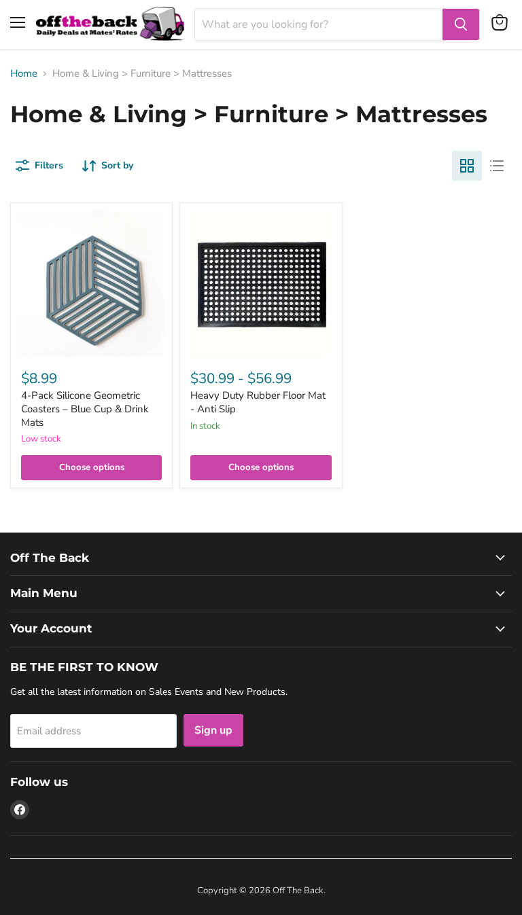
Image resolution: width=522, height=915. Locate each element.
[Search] (460, 24)
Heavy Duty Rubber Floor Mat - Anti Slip (258, 402)
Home (23, 73)
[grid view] (467, 166)
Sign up (213, 730)
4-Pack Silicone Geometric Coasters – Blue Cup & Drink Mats (85, 409)
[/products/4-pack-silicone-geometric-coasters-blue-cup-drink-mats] (91, 284)
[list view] (497, 166)
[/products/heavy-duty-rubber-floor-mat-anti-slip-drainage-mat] (261, 284)
